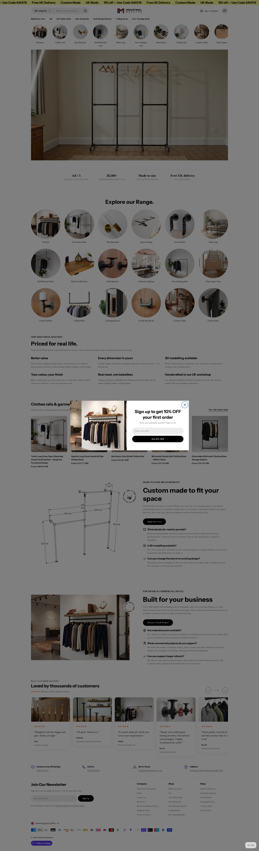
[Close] (185, 404)
